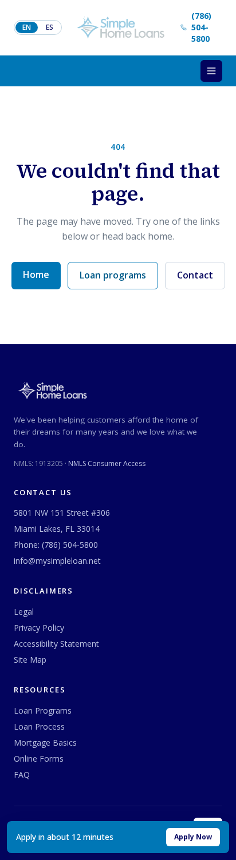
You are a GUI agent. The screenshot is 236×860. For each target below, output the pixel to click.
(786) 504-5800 (70, 544)
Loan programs (113, 275)
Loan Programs (43, 710)
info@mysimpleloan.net (57, 560)
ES (49, 27)
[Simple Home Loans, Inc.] (121, 27)
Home (36, 274)
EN (26, 27)
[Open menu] (211, 71)
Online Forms (39, 758)
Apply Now (193, 837)
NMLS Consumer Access (106, 463)
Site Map (30, 659)
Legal (24, 611)
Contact (195, 275)
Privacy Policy (39, 627)
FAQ (22, 774)
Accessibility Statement (56, 643)
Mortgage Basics (45, 742)
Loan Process (39, 726)
